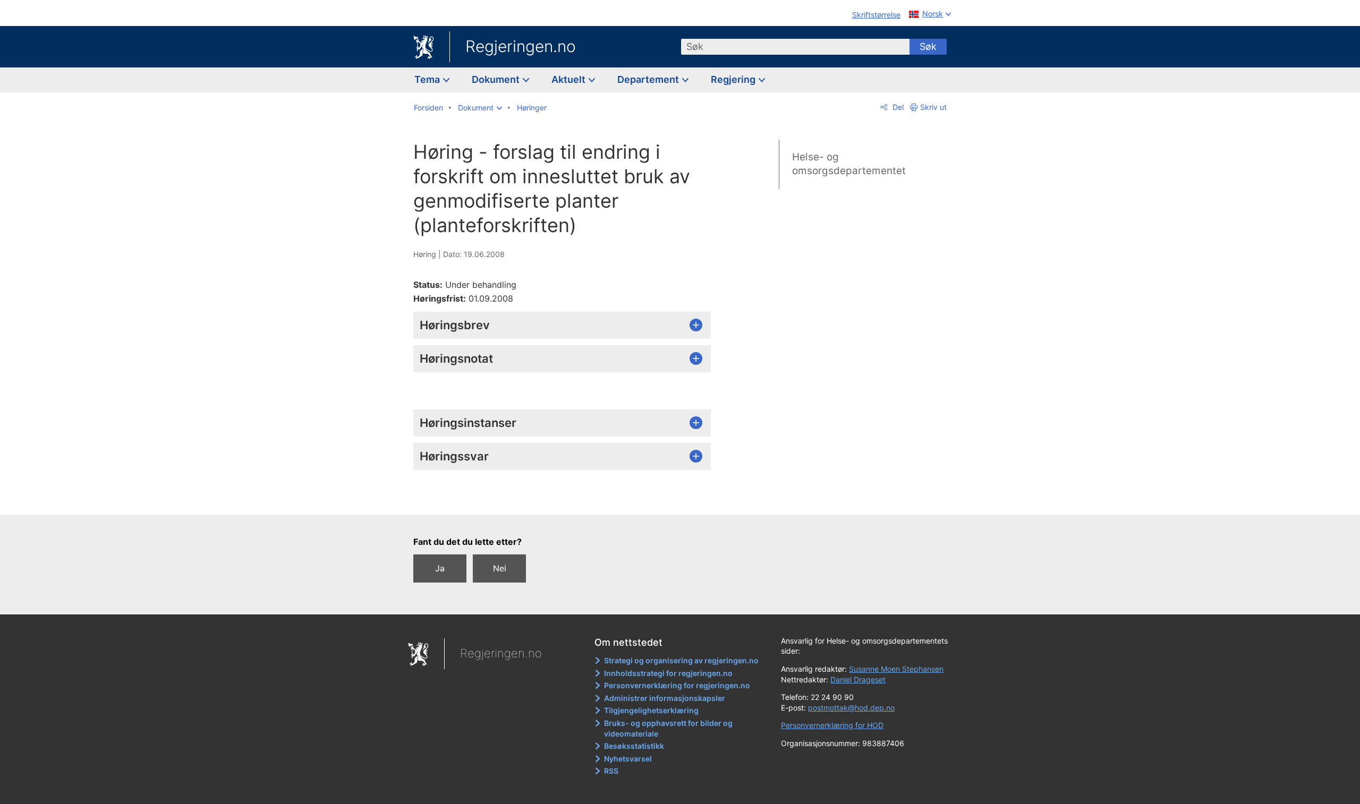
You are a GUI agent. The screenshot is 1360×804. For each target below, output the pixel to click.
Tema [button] (428, 79)
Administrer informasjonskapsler (664, 698)
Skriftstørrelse (876, 14)
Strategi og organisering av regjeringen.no (681, 660)
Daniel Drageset (858, 679)
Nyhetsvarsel (628, 758)
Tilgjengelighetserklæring (651, 710)
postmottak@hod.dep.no (851, 707)
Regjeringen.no (520, 46)
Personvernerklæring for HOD (832, 725)
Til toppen (568, 498)
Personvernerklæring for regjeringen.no (677, 685)
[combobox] (795, 47)
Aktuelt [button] (569, 79)
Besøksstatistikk (634, 745)
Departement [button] (649, 79)
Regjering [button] (734, 79)
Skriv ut (933, 107)
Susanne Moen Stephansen (896, 668)
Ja (440, 568)
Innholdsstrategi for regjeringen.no (668, 673)
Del (897, 107)
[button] (480, 107)
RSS (611, 770)
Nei (499, 568)
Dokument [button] (497, 79)
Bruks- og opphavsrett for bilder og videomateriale (668, 728)
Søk (928, 46)
